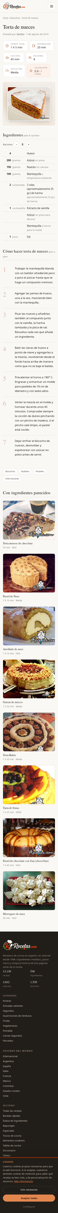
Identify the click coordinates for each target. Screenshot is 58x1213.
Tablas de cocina (12, 1145)
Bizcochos (15, 18)
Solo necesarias (29, 1189)
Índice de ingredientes (15, 1120)
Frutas (6, 1020)
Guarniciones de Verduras (17, 1015)
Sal (28, 236)
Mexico (7, 1080)
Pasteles (40, 471)
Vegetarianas (10, 1025)
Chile (5, 1095)
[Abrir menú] (51, 6)
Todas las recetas (12, 1110)
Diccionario (9, 1150)
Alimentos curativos (14, 1140)
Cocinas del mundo (18, 1050)
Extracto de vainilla (38, 208)
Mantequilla (34, 174)
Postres (7, 1000)
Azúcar (31, 160)
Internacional (12, 478)
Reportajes (9, 1125)
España (7, 1066)
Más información (23, 1181)
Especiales (8, 1130)
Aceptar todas (29, 1198)
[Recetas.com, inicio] (14, 6)
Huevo (30, 153)
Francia (7, 1075)
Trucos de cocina (12, 1135)
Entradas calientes (13, 1005)
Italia (5, 1071)
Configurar (29, 1206)
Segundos (8, 1010)
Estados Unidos (11, 1090)
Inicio (5, 18)
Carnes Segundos (12, 1035)
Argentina (8, 1061)
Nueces (31, 167)
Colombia (8, 1085)
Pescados (8, 1040)
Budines (25, 471)
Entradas (8, 1030)
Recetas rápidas (11, 1115)
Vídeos (6, 1155)
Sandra (20, 34)
